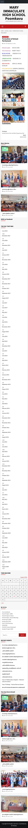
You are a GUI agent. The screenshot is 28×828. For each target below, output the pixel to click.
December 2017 (6, 279)
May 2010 (4, 542)
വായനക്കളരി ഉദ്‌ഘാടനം (8, 653)
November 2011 (6, 470)
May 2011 (4, 499)
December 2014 (6, 346)
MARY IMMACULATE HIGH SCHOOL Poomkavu (14, 13)
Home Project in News (8, 615)
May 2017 (4, 312)
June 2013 (4, 394)
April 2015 (4, 341)
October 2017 (5, 288)
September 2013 (6, 384)
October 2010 (5, 528)
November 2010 (6, 523)
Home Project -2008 (7, 613)
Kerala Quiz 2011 (6, 621)
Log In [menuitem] (2, 1)
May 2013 (4, 398)
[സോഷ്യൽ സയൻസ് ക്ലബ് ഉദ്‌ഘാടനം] (14, 804)
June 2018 (4, 264)
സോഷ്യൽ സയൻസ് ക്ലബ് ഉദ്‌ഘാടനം (12, 656)
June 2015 (4, 336)
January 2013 (5, 413)
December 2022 (6, 235)
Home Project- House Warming (10, 617)
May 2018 (4, 269)
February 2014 (6, 370)
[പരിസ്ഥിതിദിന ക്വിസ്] (14, 203)
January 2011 (5, 513)
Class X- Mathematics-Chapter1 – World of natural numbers (13, 680)
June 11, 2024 (10, 791)
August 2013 (5, 389)
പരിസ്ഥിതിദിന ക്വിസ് (8, 213)
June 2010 (4, 537)
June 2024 (4, 231)
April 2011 (4, 504)
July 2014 (4, 350)
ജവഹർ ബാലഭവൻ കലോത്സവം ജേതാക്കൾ (13, 687)
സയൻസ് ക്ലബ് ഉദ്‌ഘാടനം (9, 659)
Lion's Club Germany (7, 623)
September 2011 (6, 480)
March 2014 (5, 365)
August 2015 (5, 331)
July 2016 (4, 317)
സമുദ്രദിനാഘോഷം (7, 662)
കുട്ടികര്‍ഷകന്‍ (6, 674)
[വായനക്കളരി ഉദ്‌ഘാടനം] (14, 778)
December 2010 (6, 518)
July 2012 (4, 442)
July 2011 (4, 490)
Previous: (13, 132)
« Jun (2, 603)
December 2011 (6, 466)
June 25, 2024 (10, 167)
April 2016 (4, 322)
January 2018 (5, 274)
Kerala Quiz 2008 (6, 619)
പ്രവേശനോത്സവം (7, 671)
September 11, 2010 (12, 43)
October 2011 (5, 475)
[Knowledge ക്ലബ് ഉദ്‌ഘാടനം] (14, 154)
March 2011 (5, 509)
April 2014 (4, 360)
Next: (23, 136)
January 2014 (5, 374)
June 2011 (4, 494)
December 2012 (6, 418)
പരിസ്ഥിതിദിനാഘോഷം (8, 665)
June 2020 (4, 240)
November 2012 (6, 422)
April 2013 (4, 403)
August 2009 (5, 566)
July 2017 (4, 302)
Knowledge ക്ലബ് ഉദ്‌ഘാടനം (10, 165)
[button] (2, 26)
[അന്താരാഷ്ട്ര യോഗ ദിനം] (14, 178)
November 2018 (6, 259)
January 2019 (5, 255)
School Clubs (5, 36)
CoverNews (22, 823)
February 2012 (6, 456)
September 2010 (6, 533)
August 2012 (5, 437)
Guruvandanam (6, 612)
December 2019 (6, 245)
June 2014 (4, 355)
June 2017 (4, 307)
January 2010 (5, 552)
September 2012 (6, 432)
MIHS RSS (4, 625)
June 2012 (4, 446)
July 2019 (4, 250)
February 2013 (6, 408)
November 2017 (6, 283)
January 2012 (5, 461)
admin (4, 43)
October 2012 (5, 427)
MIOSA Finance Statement (9, 627)
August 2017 (5, 298)
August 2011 (5, 485)
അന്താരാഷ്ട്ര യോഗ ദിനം (9, 189)
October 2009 (5, 557)
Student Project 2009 (7, 629)
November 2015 (6, 326)
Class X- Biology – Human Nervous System (13, 684)
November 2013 (6, 379)
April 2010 (4, 547)
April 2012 (4, 451)
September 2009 (6, 561)
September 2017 (6, 293)
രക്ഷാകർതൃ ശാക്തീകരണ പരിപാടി (11, 668)
